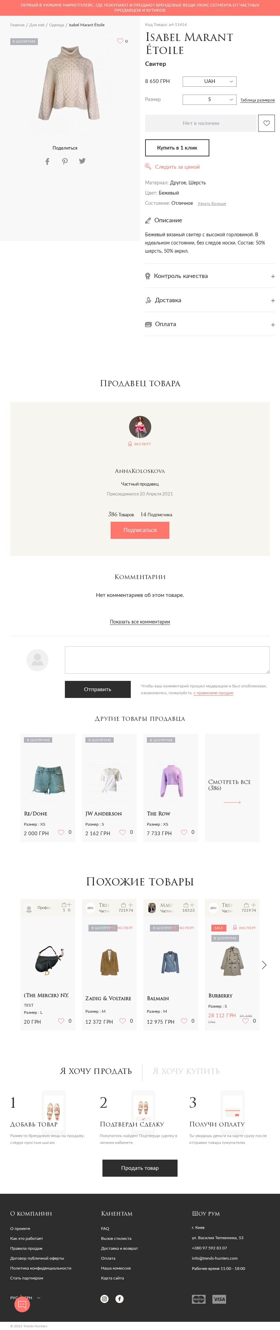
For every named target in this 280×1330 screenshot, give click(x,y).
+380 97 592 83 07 (209, 1248)
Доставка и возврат (119, 1248)
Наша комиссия (116, 1268)
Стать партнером (26, 1278)
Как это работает (26, 1238)
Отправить (97, 689)
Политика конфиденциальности (40, 1268)
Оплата (108, 1258)
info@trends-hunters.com (215, 1258)
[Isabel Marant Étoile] (71, 84)
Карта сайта (112, 1278)
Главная (17, 25)
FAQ (105, 1229)
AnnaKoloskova (140, 471)
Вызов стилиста (116, 1238)
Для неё (36, 25)
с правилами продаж (213, 693)
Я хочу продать (96, 1072)
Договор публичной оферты (37, 1258)
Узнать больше (212, 203)
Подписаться (140, 530)
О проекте (20, 1229)
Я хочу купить (186, 1072)
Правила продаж (26, 1248)
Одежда (56, 25)
